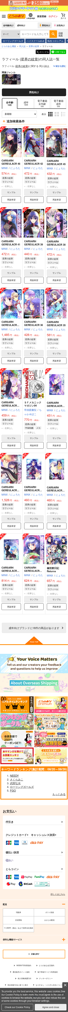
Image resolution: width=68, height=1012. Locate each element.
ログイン (53, 16)
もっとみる (59, 794)
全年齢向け (8, 25)
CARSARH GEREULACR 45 (56, 162)
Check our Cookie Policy (17, 1007)
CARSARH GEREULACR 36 (33, 323)
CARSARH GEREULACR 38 (56, 243)
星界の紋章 (29, 58)
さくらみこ (16, 779)
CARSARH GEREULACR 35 (56, 323)
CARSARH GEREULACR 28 (33, 571)
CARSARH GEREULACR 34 (10, 405)
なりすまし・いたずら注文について (49, 985)
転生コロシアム (55, 40)
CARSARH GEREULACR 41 (11, 242)
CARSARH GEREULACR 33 (56, 406)
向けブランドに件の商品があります (34, 628)
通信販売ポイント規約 (21, 972)
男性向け (46, 25)
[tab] (26, 103)
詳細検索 (61, 34)
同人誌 (22, 46)
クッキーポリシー (46, 978)
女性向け (60, 25)
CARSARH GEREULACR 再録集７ (10, 325)
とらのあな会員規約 (46, 965)
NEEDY (14, 775)
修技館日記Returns (53, 569)
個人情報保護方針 (24, 978)
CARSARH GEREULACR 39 (33, 242)
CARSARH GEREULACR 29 (10, 571)
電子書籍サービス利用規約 (47, 972)
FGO (13, 790)
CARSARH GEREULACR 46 (11, 162)
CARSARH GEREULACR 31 (33, 490)
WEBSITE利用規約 (23, 965)
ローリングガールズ (13, 40)
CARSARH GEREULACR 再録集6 (10, 490)
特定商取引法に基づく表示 (18, 985)
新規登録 (41, 16)
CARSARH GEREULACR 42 (33, 162)
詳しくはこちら (58, 893)
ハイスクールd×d (35, 40)
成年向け (21, 25)
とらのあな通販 (9, 46)
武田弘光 (15, 783)
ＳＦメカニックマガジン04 (32, 404)
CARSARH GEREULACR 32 (56, 491)
